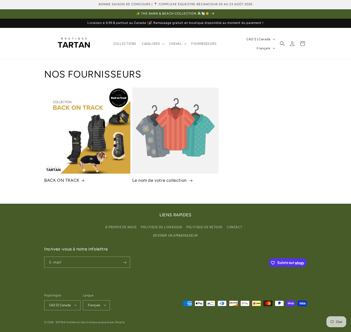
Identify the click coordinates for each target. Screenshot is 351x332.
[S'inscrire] (124, 262)
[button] (152, 44)
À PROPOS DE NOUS (121, 227)
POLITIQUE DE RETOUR (204, 227)
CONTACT (234, 227)
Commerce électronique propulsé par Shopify (95, 321)
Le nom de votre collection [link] (160, 180)
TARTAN (60, 321)
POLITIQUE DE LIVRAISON (161, 227)
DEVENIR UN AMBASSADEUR (175, 235)
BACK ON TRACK (62, 180)
